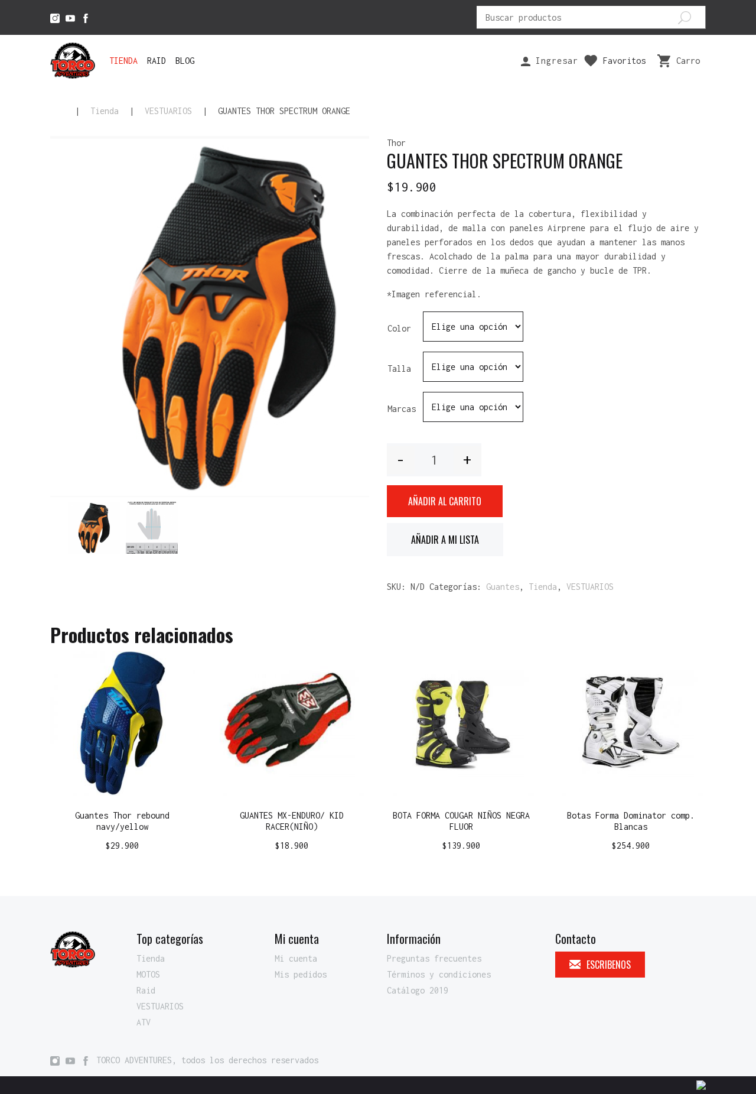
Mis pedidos (301, 974)
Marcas (401, 409)
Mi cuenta (296, 958)
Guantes (502, 587)
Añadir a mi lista (445, 540)
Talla (399, 368)
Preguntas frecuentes (434, 958)
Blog (184, 61)
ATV (143, 1022)
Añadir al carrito (444, 501)
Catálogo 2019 (417, 990)
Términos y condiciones (439, 974)
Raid (156, 61)
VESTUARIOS (168, 111)
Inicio (57, 111)
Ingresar (554, 61)
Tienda (123, 61)
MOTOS (148, 974)
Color (399, 328)
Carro (688, 61)
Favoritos (624, 61)
